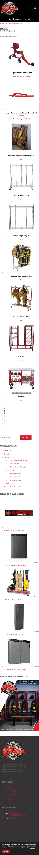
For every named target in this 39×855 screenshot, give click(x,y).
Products (9, 787)
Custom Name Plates (17, 467)
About (8, 797)
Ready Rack (14, 477)
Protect (6, 483)
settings (32, 848)
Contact (8, 799)
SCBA (12, 470)
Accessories (14, 473)
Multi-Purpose (14, 480)
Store (21, 159)
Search (25, 438)
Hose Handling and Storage (21, 76)
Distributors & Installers (13, 794)
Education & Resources (14, 792)
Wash (6, 450)
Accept (6, 851)
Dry (5, 454)
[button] (35, 8)
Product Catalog (11, 789)
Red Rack (13, 463)
